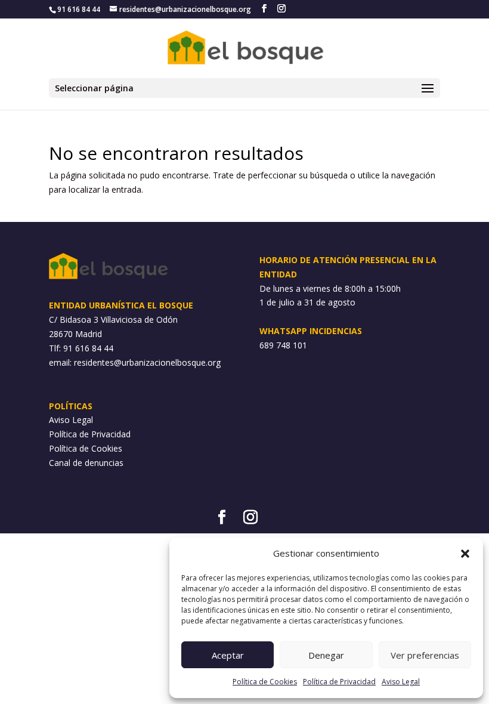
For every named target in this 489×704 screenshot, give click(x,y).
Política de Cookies (265, 682)
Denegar (326, 655)
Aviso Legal (401, 682)
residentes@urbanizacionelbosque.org (147, 362)
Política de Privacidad (339, 682)
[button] (465, 554)
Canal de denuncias (86, 462)
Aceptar (228, 655)
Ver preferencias (425, 655)
